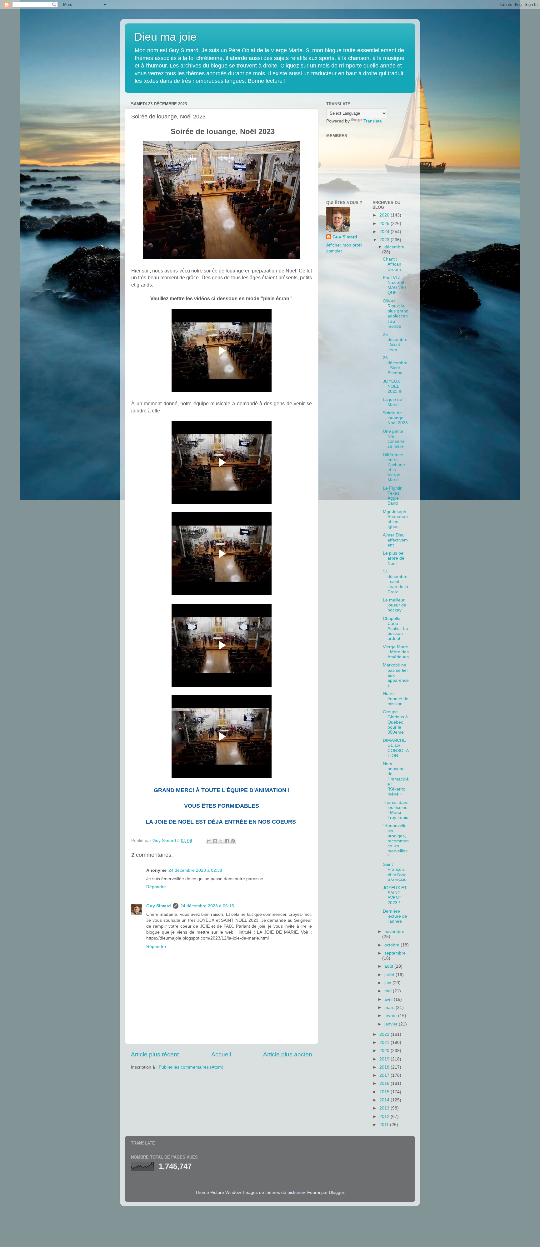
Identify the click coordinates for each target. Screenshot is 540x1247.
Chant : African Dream (392, 264)
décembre (394, 247)
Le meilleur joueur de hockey (394, 605)
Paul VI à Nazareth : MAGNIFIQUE (395, 285)
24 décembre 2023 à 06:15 (207, 906)
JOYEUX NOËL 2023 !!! (392, 386)
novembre (394, 931)
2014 (385, 1100)
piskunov (296, 1192)
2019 (385, 1059)
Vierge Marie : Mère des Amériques (396, 652)
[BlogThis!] (215, 841)
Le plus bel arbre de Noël (393, 558)
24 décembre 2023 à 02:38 (195, 870)
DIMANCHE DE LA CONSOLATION (396, 748)
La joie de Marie (392, 402)
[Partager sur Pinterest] (233, 841)
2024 (385, 231)
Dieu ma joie (165, 36)
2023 (385, 239)
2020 (385, 1050)
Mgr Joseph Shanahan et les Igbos (395, 519)
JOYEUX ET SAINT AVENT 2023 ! (395, 895)
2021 (385, 1042)
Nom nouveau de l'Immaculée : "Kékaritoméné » (396, 778)
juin (388, 982)
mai (388, 991)
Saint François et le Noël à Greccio (395, 872)
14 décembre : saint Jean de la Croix (395, 581)
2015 (385, 1092)
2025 (385, 223)
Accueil (221, 1054)
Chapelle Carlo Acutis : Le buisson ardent (395, 628)
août (389, 966)
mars (390, 1007)
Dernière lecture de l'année (395, 916)
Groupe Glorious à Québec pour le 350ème (395, 722)
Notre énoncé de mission (395, 698)
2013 (385, 1108)
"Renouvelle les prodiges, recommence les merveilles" (396, 840)
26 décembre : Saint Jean (395, 342)
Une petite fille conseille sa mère (394, 439)
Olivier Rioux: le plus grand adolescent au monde (395, 314)
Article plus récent (155, 1054)
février (391, 1015)
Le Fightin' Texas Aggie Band (393, 496)
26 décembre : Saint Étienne (395, 366)
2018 (385, 1067)
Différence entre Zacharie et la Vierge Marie (394, 467)
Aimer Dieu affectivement (395, 540)
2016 (385, 1083)
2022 (385, 1034)
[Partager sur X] (221, 841)
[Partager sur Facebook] (227, 841)
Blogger (336, 1192)
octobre (392, 945)
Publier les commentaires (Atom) (191, 1067)
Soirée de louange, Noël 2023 (395, 418)
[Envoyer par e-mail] (209, 841)
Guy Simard (158, 906)
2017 (385, 1075)
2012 (385, 1116)
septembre (395, 953)
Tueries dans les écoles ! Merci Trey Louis (395, 810)
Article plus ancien (287, 1054)
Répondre (156, 887)
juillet (390, 974)
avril (389, 999)
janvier (391, 1024)
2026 (385, 215)
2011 (384, 1124)
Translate (372, 121)
